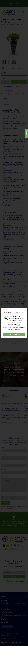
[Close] (24, 310)
